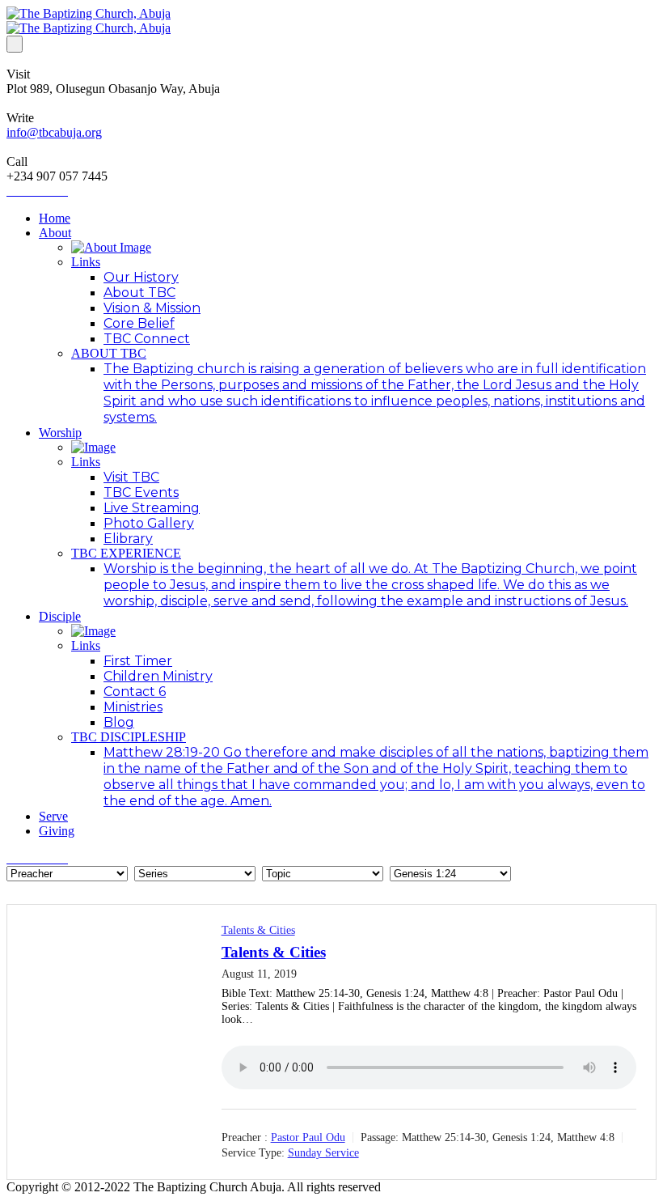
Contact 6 (134, 691)
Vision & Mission (152, 308)
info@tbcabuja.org (54, 132)
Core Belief (139, 323)
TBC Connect (146, 338)
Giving (56, 831)
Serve (53, 816)
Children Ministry (158, 676)
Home (54, 218)
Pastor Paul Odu (308, 1137)
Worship (60, 432)
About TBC (139, 292)
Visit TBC (131, 477)
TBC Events (141, 492)
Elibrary (128, 538)
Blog (118, 722)
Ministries (133, 707)
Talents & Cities (258, 930)
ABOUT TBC (108, 353)
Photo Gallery (148, 523)
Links (85, 262)
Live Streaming (151, 508)
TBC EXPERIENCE (126, 553)
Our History (141, 277)
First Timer (137, 660)
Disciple (60, 616)
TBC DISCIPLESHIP (128, 737)
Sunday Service (323, 1153)
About (55, 233)
